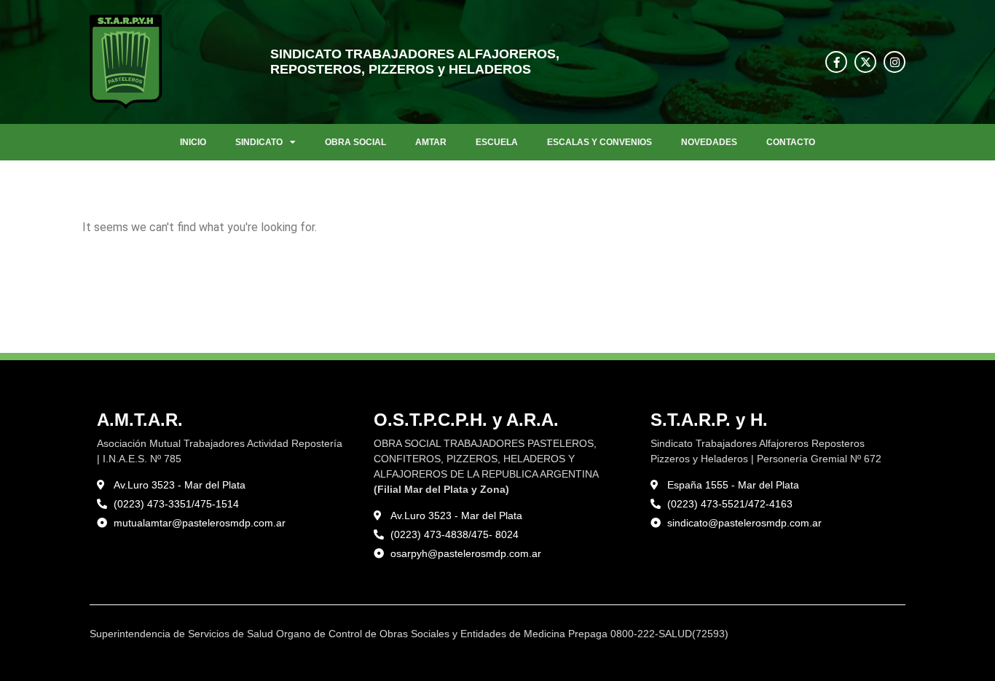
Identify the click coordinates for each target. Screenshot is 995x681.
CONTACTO (790, 142)
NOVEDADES (709, 142)
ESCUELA (497, 142)
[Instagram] (894, 62)
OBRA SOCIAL (355, 142)
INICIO (193, 142)
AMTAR (431, 142)
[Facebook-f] (836, 62)
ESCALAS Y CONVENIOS (599, 142)
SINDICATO (259, 142)
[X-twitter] (865, 62)
